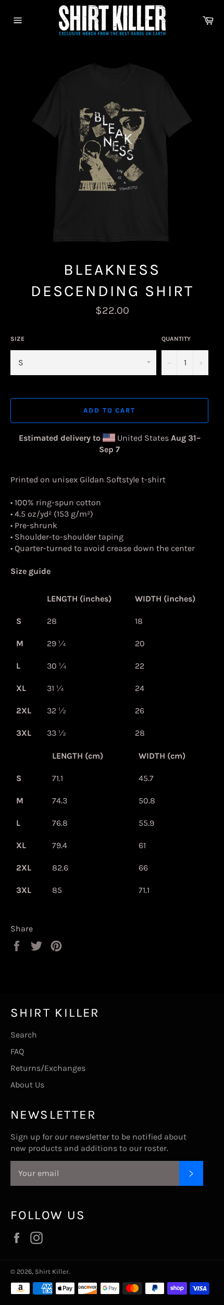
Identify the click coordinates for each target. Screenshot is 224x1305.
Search (23, 1035)
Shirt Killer (52, 1271)
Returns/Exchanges (47, 1068)
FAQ (17, 1051)
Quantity (176, 338)
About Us (27, 1085)
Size (17, 338)
